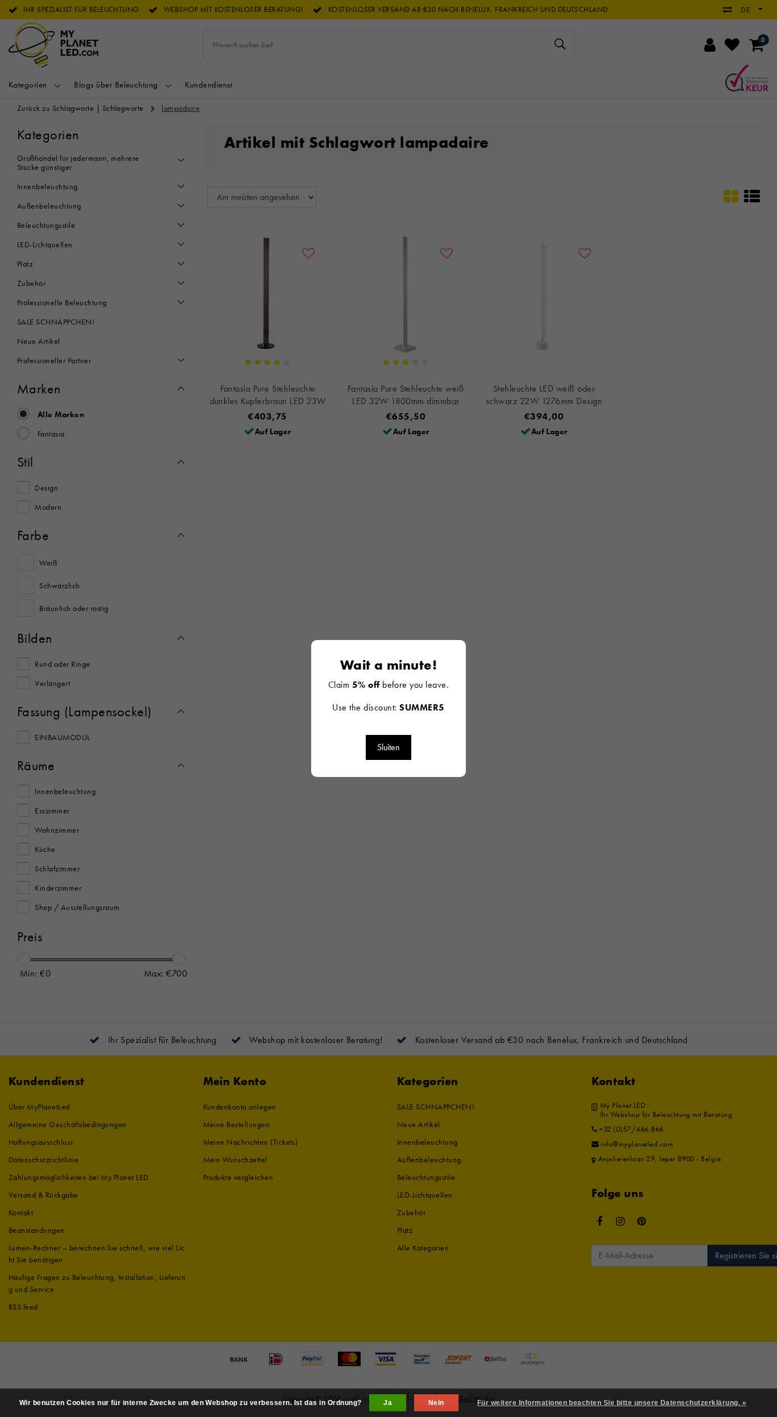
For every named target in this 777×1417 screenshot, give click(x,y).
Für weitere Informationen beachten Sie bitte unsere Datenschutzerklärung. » (611, 1403)
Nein (436, 1403)
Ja (387, 1403)
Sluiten (388, 747)
